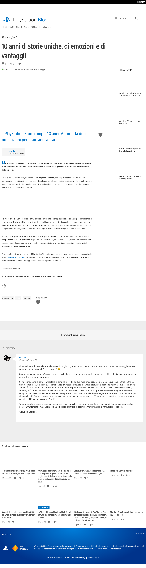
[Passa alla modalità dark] (115, 18)
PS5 (5, 27)
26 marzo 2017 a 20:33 (28, 360)
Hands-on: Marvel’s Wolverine (121, 470)
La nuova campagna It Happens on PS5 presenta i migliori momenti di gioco (89, 472)
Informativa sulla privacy (75, 557)
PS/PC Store (27, 298)
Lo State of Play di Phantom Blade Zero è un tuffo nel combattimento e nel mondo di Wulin (54, 515)
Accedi (122, 18)
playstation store (7, 298)
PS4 (18, 27)
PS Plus (34, 27)
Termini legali (93, 557)
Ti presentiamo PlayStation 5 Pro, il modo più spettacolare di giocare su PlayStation (18, 472)
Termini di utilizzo (54, 557)
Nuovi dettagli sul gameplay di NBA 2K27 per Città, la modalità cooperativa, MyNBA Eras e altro (18, 515)
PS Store (25, 27)
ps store (18, 298)
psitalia (12, 151)
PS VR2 (11, 27)
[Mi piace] (20, 478)
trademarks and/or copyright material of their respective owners (80, 549)
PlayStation (30, 19)
